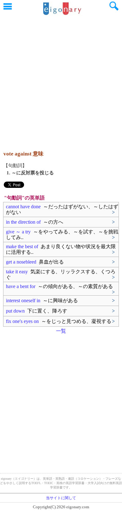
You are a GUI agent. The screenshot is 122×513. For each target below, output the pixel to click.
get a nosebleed (35, 262)
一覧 (61, 331)
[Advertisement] (61, 80)
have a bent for (59, 286)
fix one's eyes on (58, 321)
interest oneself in (42, 300)
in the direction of (34, 222)
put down (36, 311)
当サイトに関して (61, 498)
